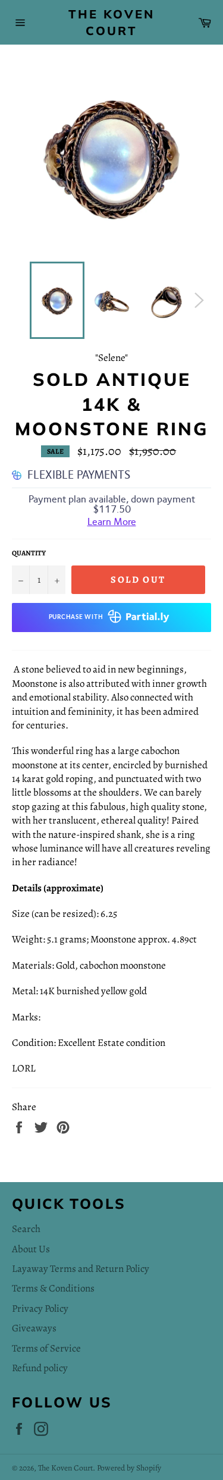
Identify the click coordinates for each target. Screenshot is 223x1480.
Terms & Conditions (53, 1288)
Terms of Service (46, 1348)
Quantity (29, 553)
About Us (31, 1249)
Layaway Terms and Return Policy (80, 1268)
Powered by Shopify (129, 1467)
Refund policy (40, 1368)
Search (26, 1229)
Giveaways (34, 1328)
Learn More (111, 522)
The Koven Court (111, 22)
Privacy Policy (40, 1308)
